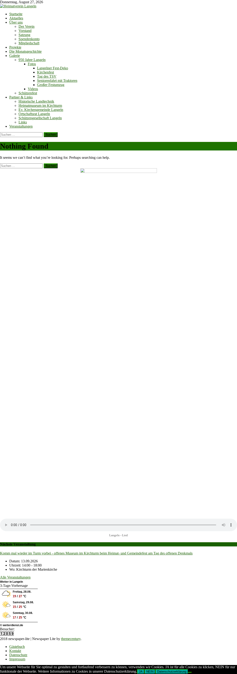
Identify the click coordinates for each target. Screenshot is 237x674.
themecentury (71, 639)
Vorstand (25, 31)
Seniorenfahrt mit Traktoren (57, 81)
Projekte (15, 47)
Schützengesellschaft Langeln (40, 118)
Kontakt (15, 651)
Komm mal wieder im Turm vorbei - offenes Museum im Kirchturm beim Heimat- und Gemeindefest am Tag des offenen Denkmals (96, 553)
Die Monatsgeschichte (25, 51)
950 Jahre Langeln (32, 60)
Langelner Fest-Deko (52, 68)
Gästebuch (17, 647)
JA (141, 671)
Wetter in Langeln (11, 581)
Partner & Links (21, 97)
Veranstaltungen (21, 126)
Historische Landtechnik (36, 101)
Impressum (17, 659)
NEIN (149, 671)
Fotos (32, 64)
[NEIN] (190, 672)
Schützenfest (28, 93)
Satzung (24, 35)
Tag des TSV (46, 76)
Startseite (15, 14)
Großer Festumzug (50, 85)
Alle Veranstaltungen (15, 577)
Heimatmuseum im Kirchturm (40, 105)
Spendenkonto (29, 39)
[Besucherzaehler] (7, 635)
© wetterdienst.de (11, 625)
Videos (33, 89)
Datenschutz (18, 655)
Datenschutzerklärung (171, 671)
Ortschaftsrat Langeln (34, 114)
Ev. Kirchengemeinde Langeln (41, 110)
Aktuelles (16, 18)
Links (23, 122)
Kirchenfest (45, 72)
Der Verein (26, 26)
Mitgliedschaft (29, 43)
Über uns (16, 22)
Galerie (14, 56)
